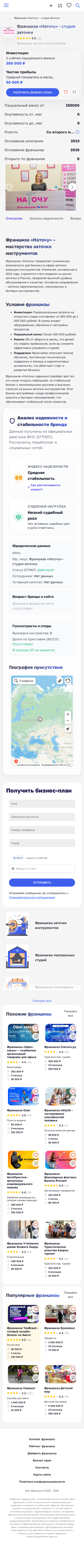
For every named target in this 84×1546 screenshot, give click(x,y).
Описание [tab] (14, 218)
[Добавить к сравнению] (74, 92)
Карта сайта (42, 1474)
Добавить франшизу (42, 1453)
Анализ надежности (46, 218)
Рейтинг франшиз (42, 1446)
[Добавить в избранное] (66, 92)
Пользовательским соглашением (32, 897)
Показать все (42, 1000)
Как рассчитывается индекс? (45, 487)
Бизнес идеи (42, 1460)
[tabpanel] (42, 315)
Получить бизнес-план (32, 92)
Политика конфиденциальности (42, 1481)
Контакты (42, 1467)
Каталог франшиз (42, 1439)
